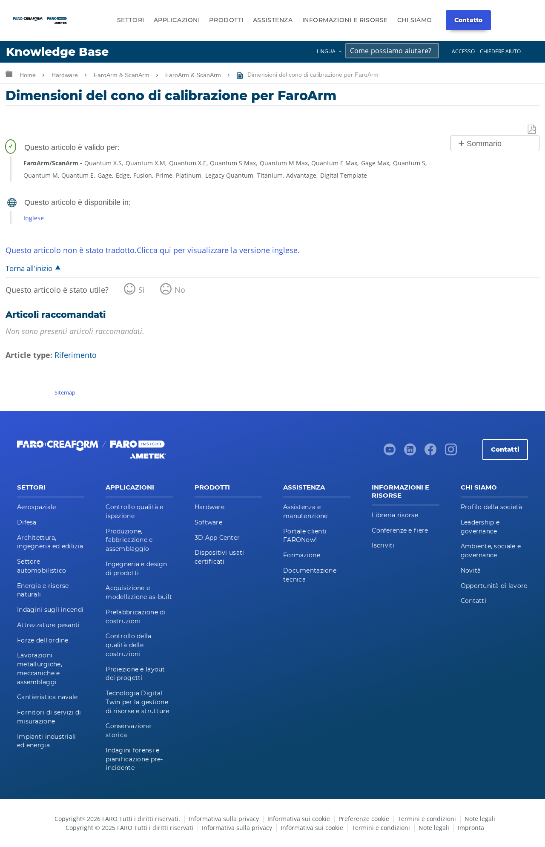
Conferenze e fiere (400, 530)
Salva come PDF (532, 129)
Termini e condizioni (427, 819)
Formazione (301, 555)
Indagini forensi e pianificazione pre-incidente (134, 759)
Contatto (468, 20)
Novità (471, 570)
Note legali (480, 819)
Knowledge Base (57, 52)
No (180, 290)
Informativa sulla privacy (224, 819)
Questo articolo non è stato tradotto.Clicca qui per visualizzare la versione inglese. (153, 250)
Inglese (33, 218)
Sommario (484, 143)
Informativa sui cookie (298, 819)
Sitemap (64, 392)
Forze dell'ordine (43, 640)
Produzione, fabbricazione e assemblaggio (129, 540)
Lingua (326, 51)
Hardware (66, 75)
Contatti (505, 449)
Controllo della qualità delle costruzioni (128, 645)
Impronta (471, 828)
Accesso (463, 51)
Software (208, 522)
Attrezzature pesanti (48, 625)
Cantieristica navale (47, 697)
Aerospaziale (36, 507)
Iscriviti (383, 545)
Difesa (27, 522)
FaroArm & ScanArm (122, 75)
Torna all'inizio (29, 268)
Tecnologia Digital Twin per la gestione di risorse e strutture (137, 702)
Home (28, 75)
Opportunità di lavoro (494, 586)
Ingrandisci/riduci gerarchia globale (9, 73)
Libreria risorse (395, 515)
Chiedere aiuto (500, 51)
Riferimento (75, 355)
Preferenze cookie (363, 819)
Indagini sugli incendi (50, 610)
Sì (141, 290)
